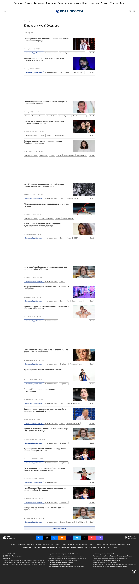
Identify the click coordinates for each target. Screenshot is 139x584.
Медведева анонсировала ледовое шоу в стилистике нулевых (46, 205)
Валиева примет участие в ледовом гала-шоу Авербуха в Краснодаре (43, 142)
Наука (64, 544)
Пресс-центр (64, 548)
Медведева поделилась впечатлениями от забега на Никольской (46, 288)
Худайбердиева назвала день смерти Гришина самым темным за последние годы (44, 185)
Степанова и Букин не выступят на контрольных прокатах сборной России (44, 122)
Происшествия (48, 544)
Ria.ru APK (102, 548)
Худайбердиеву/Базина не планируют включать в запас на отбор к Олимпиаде (45, 489)
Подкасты (113, 544)
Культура (71, 544)
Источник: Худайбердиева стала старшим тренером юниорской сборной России (46, 268)
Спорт (58, 544)
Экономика (30, 544)
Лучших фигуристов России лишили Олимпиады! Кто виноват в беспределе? (46, 307)
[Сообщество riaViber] (99, 538)
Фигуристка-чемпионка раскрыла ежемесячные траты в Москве (44, 509)
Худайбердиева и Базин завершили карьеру (43, 369)
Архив (114, 548)
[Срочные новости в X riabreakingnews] (92, 538)
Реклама (37, 548)
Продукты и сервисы (49, 548)
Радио (105, 544)
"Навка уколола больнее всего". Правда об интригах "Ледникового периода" (46, 40)
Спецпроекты (27, 548)
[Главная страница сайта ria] (69, 11)
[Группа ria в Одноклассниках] (62, 538)
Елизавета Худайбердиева (41, 25)
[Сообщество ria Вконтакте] (54, 538)
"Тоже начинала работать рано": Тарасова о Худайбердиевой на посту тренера (42, 225)
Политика (12, 544)
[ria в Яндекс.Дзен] (47, 538)
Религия (91, 544)
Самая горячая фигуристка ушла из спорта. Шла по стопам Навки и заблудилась (46, 351)
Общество (21, 544)
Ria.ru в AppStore (77, 548)
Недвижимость (81, 544)
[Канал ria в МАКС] (39, 538)
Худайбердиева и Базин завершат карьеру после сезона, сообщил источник (45, 450)
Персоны (33, 21)
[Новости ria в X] (84, 538)
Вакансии (6, 558)
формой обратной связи (112, 560)
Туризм (98, 544)
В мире (38, 544)
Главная (26, 21)
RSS (109, 548)
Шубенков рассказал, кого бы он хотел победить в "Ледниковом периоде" (45, 103)
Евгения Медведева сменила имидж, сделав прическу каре (43, 390)
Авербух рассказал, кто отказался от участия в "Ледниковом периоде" (44, 59)
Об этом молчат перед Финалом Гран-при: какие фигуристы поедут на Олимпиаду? (44, 469)
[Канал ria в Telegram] (77, 538)
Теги (128, 544)
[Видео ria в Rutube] (69, 538)
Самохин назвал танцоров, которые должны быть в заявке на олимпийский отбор (45, 410)
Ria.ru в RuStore (90, 548)
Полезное (121, 544)
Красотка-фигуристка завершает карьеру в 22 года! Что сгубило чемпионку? (46, 430)
